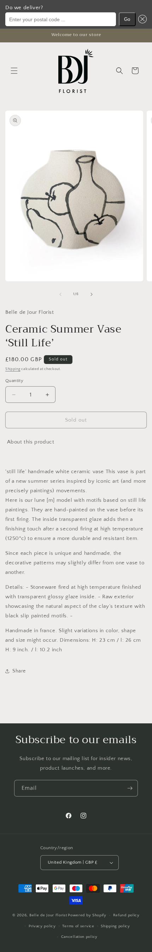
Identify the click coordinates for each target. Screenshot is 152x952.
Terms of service (78, 926)
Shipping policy (115, 926)
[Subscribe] (130, 788)
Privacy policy (42, 926)
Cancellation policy (79, 937)
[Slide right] (91, 294)
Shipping (13, 369)
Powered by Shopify (87, 915)
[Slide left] (60, 294)
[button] (141, 19)
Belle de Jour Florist (48, 915)
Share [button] (19, 671)
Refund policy (126, 915)
